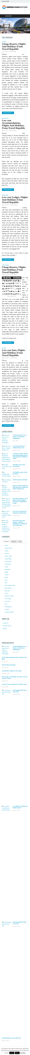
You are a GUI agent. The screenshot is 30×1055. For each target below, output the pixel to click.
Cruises (6, 566)
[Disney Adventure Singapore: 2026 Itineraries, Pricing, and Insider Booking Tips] (7, 486)
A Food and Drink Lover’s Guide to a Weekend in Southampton (20, 436)
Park (6, 582)
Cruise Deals (8, 564)
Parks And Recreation (10, 585)
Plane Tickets (8, 588)
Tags (20, 541)
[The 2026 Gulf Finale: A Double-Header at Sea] (7, 446)
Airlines (7, 550)
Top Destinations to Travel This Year (11, 1038)
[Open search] (26, 16)
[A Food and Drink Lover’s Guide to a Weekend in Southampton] (7, 435)
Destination (7, 569)
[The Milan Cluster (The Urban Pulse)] (7, 465)
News (6, 580)
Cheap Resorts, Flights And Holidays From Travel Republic (14, 46)
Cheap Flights (8, 558)
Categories (6, 541)
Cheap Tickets (5, 118)
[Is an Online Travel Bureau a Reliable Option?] (7, 806)
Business (7, 553)
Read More (23, 1052)
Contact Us (5, 623)
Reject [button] (17, 1052)
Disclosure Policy (7, 625)
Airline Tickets (8, 548)
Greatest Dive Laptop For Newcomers (12, 670)
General (7, 574)
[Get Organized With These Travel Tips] (7, 690)
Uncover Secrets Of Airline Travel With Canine (14, 684)
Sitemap (5, 628)
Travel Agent (8, 598)
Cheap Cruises (5, 265)
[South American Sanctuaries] (7, 480)
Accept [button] (11, 1052)
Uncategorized (8, 606)
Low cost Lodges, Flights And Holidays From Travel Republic (15, 200)
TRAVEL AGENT (5, 195)
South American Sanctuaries (20, 479)
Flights (6, 572)
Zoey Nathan (13, 51)
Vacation (4, 41)
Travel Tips (7, 601)
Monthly (14, 541)
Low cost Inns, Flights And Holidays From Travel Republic (13, 353)
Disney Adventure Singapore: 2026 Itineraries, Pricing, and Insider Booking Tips (20, 487)
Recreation (7, 590)
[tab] (6, 541)
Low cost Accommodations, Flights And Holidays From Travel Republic (13, 124)
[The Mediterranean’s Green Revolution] (7, 472)
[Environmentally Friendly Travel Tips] (7, 922)
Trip (6, 604)
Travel (6, 593)
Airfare (6, 545)
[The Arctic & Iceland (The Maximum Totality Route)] (7, 511)
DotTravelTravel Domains (9, 665)
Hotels (6, 577)
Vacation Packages (9, 612)
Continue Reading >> (7, 112)
